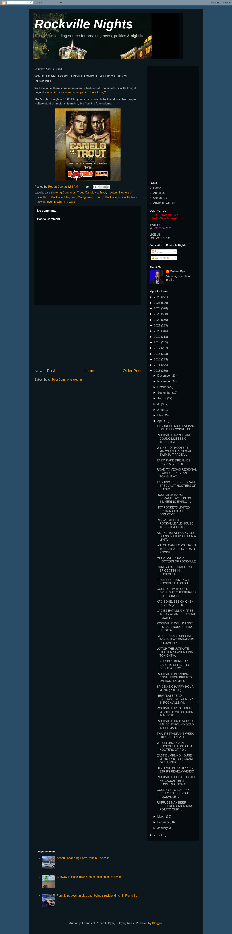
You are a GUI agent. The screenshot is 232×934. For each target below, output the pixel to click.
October (162, 387)
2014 (157, 365)
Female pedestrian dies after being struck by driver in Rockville (97, 895)
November (164, 381)
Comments (161, 257)
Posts (158, 251)
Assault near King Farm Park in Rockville (83, 858)
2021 (157, 325)
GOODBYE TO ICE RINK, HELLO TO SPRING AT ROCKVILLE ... (173, 793)
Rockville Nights (83, 24)
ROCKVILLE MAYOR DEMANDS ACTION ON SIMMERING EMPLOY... (174, 498)
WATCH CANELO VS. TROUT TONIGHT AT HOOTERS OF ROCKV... (177, 549)
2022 (157, 319)
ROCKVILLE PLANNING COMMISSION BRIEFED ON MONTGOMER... (174, 677)
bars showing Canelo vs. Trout (64, 192)
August (162, 398)
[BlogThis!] (98, 187)
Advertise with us (164, 202)
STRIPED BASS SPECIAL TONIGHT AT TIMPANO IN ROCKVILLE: (175, 639)
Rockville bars (127, 197)
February (163, 822)
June (160, 409)
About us (159, 192)
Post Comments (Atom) (67, 379)
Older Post (132, 370)
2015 (157, 359)
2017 (157, 348)
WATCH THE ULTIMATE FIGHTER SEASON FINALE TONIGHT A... (176, 652)
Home (89, 370)
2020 (157, 331)
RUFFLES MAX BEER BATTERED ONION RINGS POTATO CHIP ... (176, 806)
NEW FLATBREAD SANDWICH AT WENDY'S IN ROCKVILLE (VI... (175, 699)
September (164, 392)
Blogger (157, 923)
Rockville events (45, 201)
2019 (157, 336)
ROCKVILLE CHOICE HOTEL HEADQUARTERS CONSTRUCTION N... (176, 781)
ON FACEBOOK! (160, 237)
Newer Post (44, 370)
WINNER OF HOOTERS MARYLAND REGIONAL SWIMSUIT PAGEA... (174, 451)
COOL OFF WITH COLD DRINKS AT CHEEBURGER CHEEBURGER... (177, 592)
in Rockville (55, 197)
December (164, 375)
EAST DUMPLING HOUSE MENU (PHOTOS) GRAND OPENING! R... (175, 759)
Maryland (70, 197)
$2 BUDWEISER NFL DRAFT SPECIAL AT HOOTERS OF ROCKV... (176, 486)
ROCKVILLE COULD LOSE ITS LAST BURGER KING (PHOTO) (175, 627)
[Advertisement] (87, 336)
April (160, 421)
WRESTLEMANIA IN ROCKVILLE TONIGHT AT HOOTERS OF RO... (175, 746)
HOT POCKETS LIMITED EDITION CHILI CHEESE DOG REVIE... (174, 511)
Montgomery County (90, 197)
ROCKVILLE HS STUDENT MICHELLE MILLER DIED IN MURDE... (175, 712)
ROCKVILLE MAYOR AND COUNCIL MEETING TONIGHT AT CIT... (174, 438)
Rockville (111, 197)
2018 (157, 342)
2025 (157, 302)
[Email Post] (87, 186)
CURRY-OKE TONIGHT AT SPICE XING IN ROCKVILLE (174, 571)
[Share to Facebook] (105, 187)
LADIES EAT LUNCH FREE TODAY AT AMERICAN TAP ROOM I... (176, 614)
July (160, 404)
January (162, 828)
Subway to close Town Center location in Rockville (89, 876)
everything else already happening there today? (75, 92)
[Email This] (94, 187)
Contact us (160, 197)
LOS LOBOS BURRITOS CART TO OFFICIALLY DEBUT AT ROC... (173, 665)
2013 (157, 370)
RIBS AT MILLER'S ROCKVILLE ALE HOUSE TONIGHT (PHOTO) (175, 523)
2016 (157, 353)
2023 (157, 314)
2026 (157, 297)
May (160, 415)
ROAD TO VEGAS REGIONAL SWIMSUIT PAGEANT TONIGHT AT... (176, 473)
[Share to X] (101, 187)
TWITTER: (156, 224)
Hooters (112, 192)
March (161, 816)
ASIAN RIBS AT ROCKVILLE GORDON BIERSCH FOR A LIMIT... (176, 536)
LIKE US (155, 234)
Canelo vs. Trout (95, 192)
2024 (157, 308)
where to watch (66, 201)
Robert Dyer (178, 271)
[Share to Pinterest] (108, 187)
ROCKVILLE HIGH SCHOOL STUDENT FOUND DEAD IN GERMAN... (175, 724)
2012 (157, 835)
